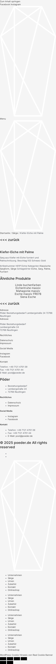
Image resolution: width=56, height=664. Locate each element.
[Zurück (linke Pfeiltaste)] (3, 662)
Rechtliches (6, 335)
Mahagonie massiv (28, 291)
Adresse (4, 310)
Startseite (5, 233)
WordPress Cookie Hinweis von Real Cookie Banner (26, 655)
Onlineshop (13, 590)
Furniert (4, 271)
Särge (15, 233)
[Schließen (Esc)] (24, 658)
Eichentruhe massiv (28, 288)
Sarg (40, 268)
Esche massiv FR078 (28, 294)
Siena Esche (28, 297)
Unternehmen (15, 575)
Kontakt (4, 361)
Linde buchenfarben (28, 285)
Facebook (5, 356)
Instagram (5, 353)
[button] (28, 310)
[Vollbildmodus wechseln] (10, 658)
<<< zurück (9, 240)
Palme (47, 268)
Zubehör (12, 584)
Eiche (34, 268)
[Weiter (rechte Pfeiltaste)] (10, 662)
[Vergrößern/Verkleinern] (3, 658)
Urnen (11, 581)
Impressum (5, 343)
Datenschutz (6, 340)
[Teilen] (17, 658)
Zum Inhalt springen (10, 1)
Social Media (6, 348)
